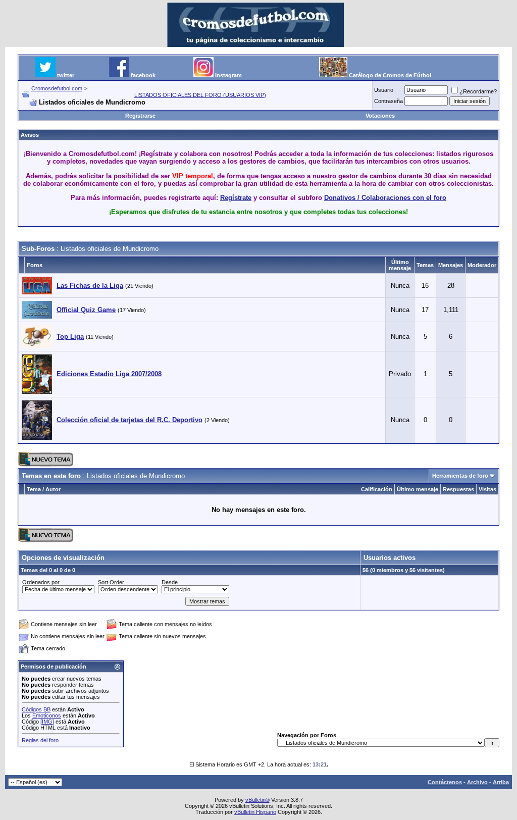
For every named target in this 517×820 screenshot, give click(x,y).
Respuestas (458, 489)
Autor (53, 489)
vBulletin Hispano (255, 812)
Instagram (228, 75)
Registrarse (140, 116)
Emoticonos (46, 715)
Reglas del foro (40, 740)
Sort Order (111, 582)
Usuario (383, 90)
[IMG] (47, 722)
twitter (65, 75)
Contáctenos (445, 782)
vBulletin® (257, 800)
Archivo (477, 782)
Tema (34, 489)
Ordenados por (41, 582)
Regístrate (235, 197)
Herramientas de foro (460, 476)
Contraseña (388, 101)
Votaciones (380, 116)
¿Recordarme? (478, 91)
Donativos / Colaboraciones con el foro (385, 197)
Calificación (376, 489)
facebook (143, 75)
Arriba (501, 782)
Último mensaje (417, 489)
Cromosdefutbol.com (56, 88)
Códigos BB (36, 709)
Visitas (487, 489)
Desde (170, 582)
